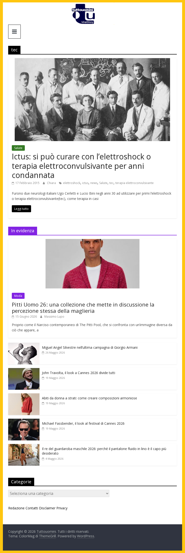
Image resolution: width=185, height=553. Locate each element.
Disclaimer (47, 508)
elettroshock (71, 183)
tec (111, 183)
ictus (85, 183)
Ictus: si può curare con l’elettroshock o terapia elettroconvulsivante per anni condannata (81, 165)
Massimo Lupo (54, 316)
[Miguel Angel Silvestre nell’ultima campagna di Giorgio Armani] (24, 345)
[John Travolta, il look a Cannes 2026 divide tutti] (24, 370)
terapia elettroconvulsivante (134, 183)
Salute (18, 148)
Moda (18, 296)
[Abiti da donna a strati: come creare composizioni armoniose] (24, 396)
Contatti (32, 508)
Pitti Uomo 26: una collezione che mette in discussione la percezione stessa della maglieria (83, 307)
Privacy (61, 508)
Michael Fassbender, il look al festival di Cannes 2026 (83, 423)
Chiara (52, 183)
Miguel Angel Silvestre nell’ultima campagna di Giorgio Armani (90, 347)
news (93, 183)
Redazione (16, 508)
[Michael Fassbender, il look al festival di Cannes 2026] (24, 421)
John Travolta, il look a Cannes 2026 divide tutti (78, 372)
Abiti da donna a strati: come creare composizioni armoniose (89, 398)
